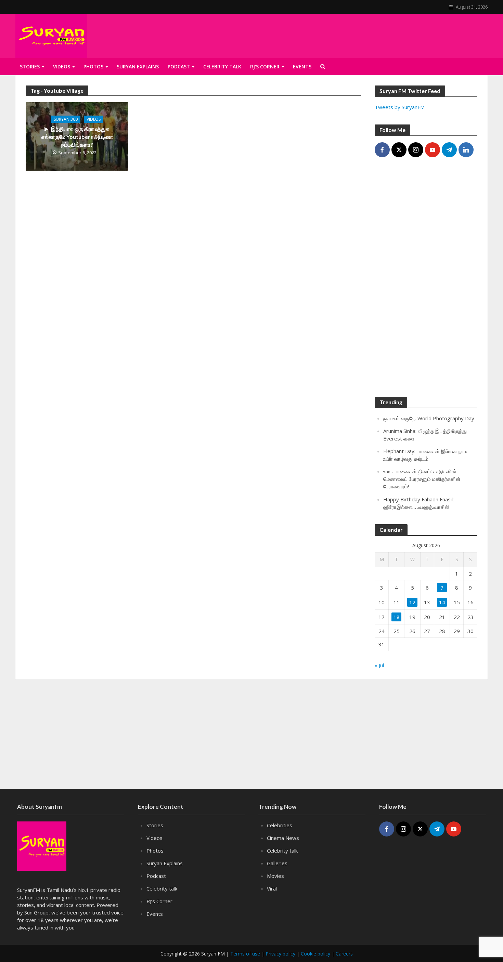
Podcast (179, 66)
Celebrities (279, 825)
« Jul (379, 665)
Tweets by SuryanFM (400, 107)
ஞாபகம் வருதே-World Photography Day (428, 418)
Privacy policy (280, 953)
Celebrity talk (222, 66)
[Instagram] (415, 149)
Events (154, 913)
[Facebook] (382, 149)
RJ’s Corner (159, 901)
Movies (275, 875)
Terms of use (245, 953)
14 (442, 602)
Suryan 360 (66, 119)
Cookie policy (315, 953)
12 (412, 602)
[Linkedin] (466, 149)
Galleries (277, 863)
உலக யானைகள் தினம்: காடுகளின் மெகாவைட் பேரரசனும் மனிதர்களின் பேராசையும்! (422, 479)
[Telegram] (449, 149)
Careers (344, 953)
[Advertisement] (426, 280)
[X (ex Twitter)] (399, 149)
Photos (93, 66)
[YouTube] (432, 149)
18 (397, 617)
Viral (272, 888)
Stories (30, 66)
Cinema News (283, 837)
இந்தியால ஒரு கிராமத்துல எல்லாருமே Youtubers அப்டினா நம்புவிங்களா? (77, 137)
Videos (61, 66)
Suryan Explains (138, 66)
